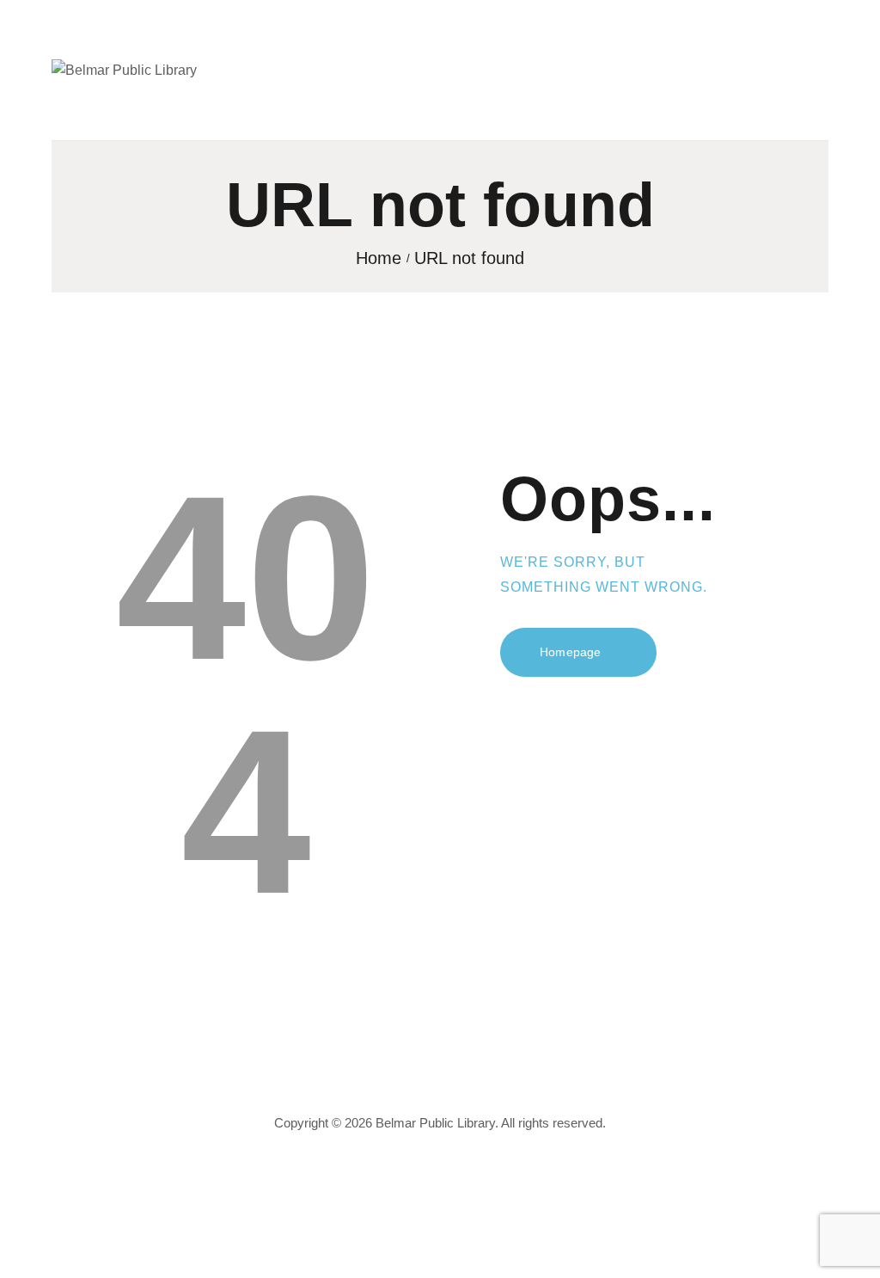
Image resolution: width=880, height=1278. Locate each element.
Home (378, 258)
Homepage (570, 652)
